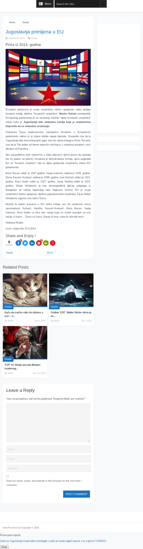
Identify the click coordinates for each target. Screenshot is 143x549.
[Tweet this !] (25, 243)
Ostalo (25, 22)
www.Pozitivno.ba (12, 527)
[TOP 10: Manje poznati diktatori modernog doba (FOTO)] (25, 342)
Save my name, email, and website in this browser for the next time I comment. (44, 482)
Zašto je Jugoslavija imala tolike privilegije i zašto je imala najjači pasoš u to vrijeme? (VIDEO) (53, 540)
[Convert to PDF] (52, 243)
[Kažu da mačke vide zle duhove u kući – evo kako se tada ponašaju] (25, 290)
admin (10, 321)
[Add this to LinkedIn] (32, 243)
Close (4, 547)
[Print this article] (46, 243)
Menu (48, 3)
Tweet (9, 252)
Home (12, 22)
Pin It (50, 252)
